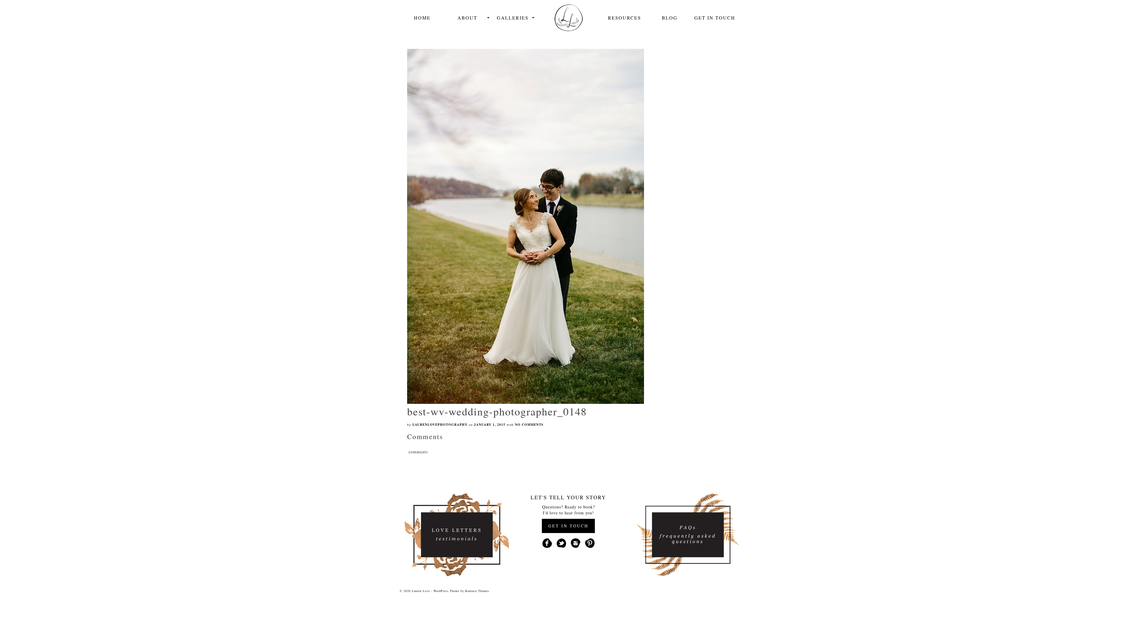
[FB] (547, 542)
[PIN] (590, 542)
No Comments (529, 424)
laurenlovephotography (440, 424)
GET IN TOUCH (568, 526)
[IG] (575, 542)
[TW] (561, 542)
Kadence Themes (477, 591)
